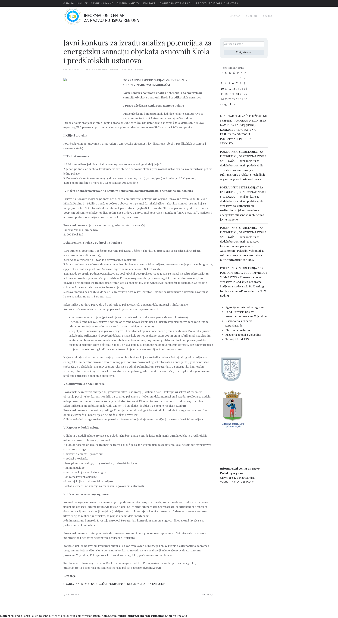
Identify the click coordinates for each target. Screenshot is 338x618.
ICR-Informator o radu (176, 3)
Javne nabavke (102, 3)
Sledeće (206, 594)
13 (233, 89)
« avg (223, 104)
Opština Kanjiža (128, 3)
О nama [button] (68, 3)
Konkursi (138, 69)
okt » (232, 104)
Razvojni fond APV (237, 339)
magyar (235, 16)
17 (222, 94)
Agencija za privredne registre (244, 307)
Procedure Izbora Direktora (217, 3)
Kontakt (149, 3)
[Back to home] (107, 16)
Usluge (82, 3)
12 (229, 89)
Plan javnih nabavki (237, 330)
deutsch (268, 16)
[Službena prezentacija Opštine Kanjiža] (232, 409)
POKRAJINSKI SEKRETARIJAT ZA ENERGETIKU (138, 584)
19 (229, 94)
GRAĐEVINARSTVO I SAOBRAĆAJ (85, 584)
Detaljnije (69, 576)
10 (222, 89)
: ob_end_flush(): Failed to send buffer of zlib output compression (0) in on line (94, 616)
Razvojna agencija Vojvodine (243, 335)
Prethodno (72, 594)
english (251, 16)
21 (237, 94)
